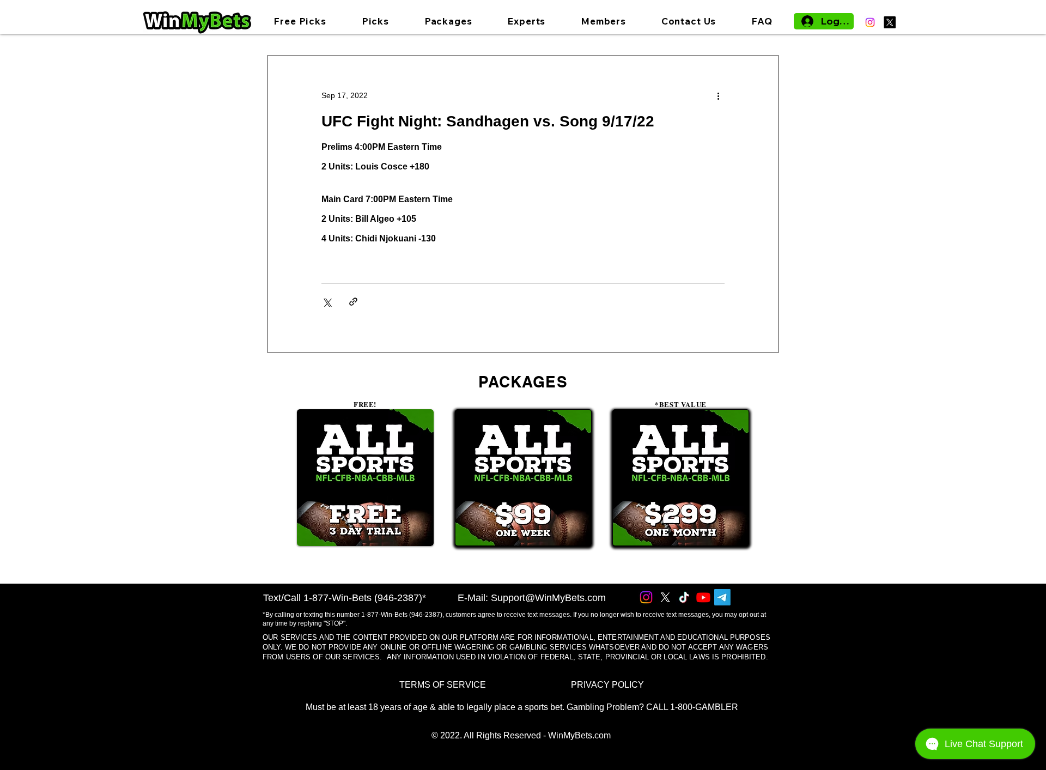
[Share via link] (353, 301)
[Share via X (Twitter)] (326, 301)
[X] (890, 22)
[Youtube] (703, 597)
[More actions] (718, 95)
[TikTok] (684, 597)
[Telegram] (722, 597)
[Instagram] (870, 22)
